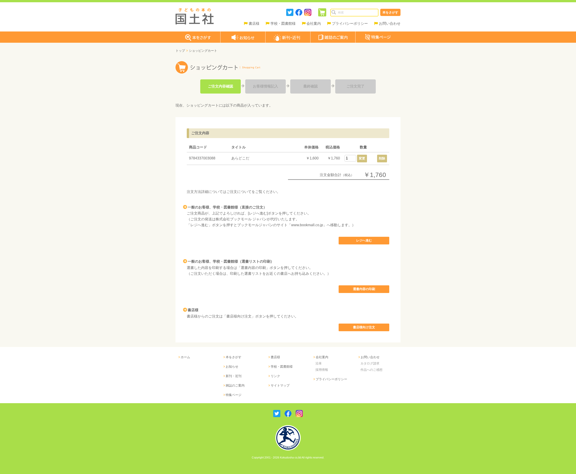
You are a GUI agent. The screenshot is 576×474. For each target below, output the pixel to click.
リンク (275, 376)
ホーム (185, 357)
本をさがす (390, 12)
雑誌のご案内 (235, 385)
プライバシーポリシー (350, 23)
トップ (180, 50)
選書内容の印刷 (364, 289)
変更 (362, 158)
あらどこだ (240, 158)
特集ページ (233, 395)
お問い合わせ (389, 23)
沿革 (318, 363)
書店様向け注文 (364, 327)
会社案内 (313, 23)
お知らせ (232, 366)
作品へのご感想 (371, 369)
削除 (382, 158)
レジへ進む (364, 240)
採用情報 (321, 369)
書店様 (254, 23)
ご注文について (239, 192)
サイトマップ (280, 385)
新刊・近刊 (233, 376)
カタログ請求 (369, 363)
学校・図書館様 (283, 23)
